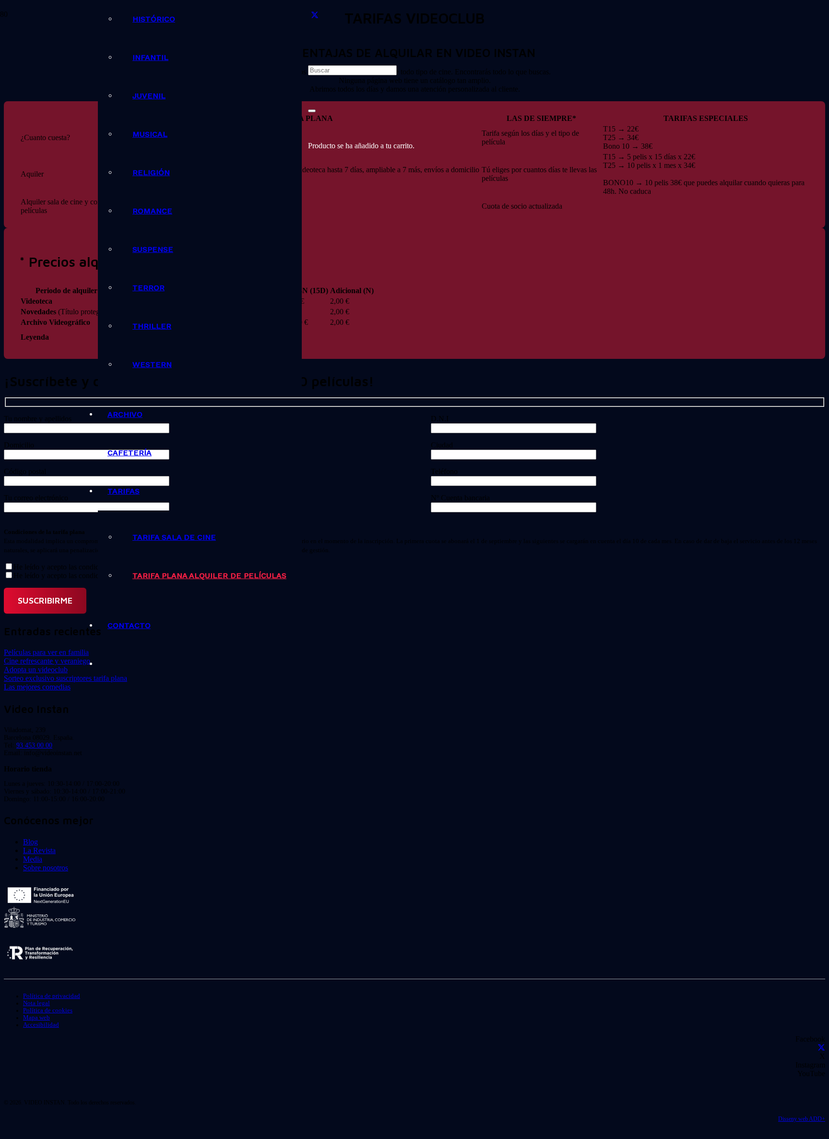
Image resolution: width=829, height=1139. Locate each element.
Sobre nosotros (45, 868)
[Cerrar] (312, 110)
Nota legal (36, 1003)
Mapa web (36, 1017)
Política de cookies (47, 1010)
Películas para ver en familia (46, 652)
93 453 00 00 (34, 745)
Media (32, 859)
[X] (315, 15)
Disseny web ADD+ (801, 1118)
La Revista (39, 850)
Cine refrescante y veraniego (47, 661)
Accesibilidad (41, 1024)
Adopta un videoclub (36, 669)
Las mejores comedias (37, 687)
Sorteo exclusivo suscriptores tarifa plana (65, 678)
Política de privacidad (51, 996)
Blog (30, 842)
